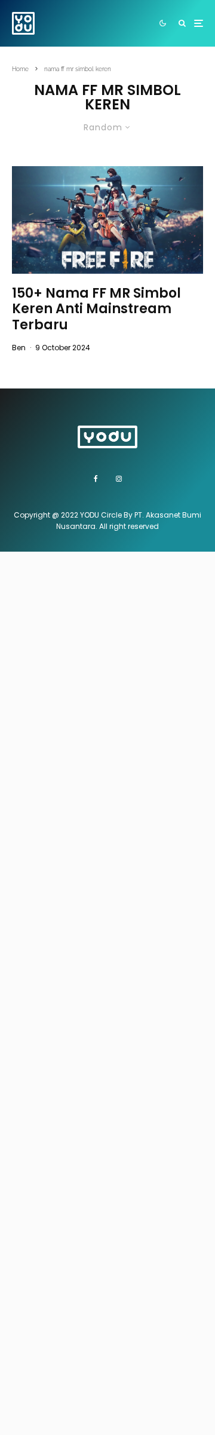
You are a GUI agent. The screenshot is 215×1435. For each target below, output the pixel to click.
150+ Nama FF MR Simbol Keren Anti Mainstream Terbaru (96, 309)
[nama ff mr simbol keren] (107, 220)
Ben (19, 347)
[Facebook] (96, 478)
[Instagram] (119, 478)
